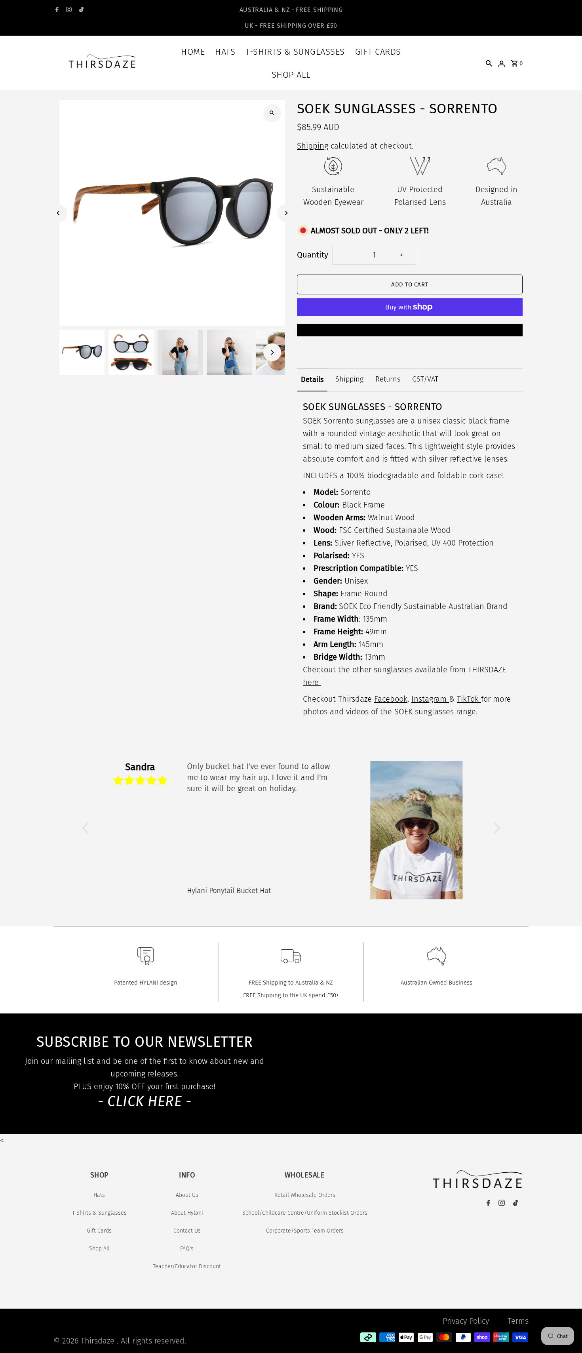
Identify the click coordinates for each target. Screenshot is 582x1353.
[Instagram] (68, 10)
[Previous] (58, 213)
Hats (225, 51)
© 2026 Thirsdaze (85, 1340)
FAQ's (187, 1248)
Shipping (312, 146)
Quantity (312, 255)
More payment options (409, 330)
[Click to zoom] (272, 113)
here (312, 682)
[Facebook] (56, 10)
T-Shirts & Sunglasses (295, 51)
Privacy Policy (466, 1321)
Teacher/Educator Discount (187, 1266)
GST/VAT (425, 379)
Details (312, 379)
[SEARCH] (489, 63)
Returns (387, 379)
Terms (518, 1321)
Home (193, 51)
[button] (87, 828)
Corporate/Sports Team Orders (305, 1230)
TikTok (469, 699)
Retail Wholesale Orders (304, 1195)
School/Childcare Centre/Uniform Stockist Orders (304, 1213)
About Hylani (187, 1213)
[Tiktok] (80, 10)
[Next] (286, 213)
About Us (187, 1195)
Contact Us (187, 1230)
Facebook (390, 699)
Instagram (430, 699)
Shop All (291, 74)
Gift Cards (378, 51)
